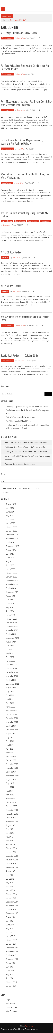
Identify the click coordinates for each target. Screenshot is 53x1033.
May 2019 (9, 837)
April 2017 (9, 932)
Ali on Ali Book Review (11, 286)
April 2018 (9, 886)
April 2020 (10, 794)
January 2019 (11, 852)
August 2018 (10, 871)
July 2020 (10, 783)
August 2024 (10, 596)
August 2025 (11, 550)
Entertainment (7, 38)
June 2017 (10, 924)
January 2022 (11, 714)
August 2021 (10, 733)
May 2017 (9, 928)
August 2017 (10, 917)
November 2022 (12, 676)
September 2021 (12, 729)
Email (2, 481)
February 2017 (11, 940)
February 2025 (11, 573)
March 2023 (10, 661)
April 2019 (9, 840)
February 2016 (11, 982)
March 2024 (10, 615)
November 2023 (12, 630)
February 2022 (11, 710)
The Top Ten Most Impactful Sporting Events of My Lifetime (24, 214)
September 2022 (12, 684)
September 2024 (12, 592)
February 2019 (11, 848)
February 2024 (11, 619)
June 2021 (10, 741)
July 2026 (10, 508)
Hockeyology (32, 221)
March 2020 (10, 798)
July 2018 (9, 875)
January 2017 (11, 944)
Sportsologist (21, 110)
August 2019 (10, 825)
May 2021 (9, 745)
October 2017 (11, 909)
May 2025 (9, 561)
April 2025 (10, 565)
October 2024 (11, 588)
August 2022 (11, 687)
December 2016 (12, 947)
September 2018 (12, 867)
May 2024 (9, 607)
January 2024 (11, 622)
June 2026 (10, 512)
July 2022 (10, 691)
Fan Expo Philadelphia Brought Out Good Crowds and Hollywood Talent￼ (25, 67)
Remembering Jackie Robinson (24, 464)
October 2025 (11, 542)
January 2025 (11, 577)
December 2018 (12, 856)
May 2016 (9, 974)
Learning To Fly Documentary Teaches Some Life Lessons (27, 406)
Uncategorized (7, 110)
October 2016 (11, 955)
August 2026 (11, 504)
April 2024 (10, 611)
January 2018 (11, 898)
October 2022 (11, 680)
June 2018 (10, 879)
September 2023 (12, 638)
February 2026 (11, 527)
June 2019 (10, 833)
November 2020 (12, 768)
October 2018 (11, 863)
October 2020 (11, 772)
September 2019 (12, 821)
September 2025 (12, 546)
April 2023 (10, 657)
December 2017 (12, 902)
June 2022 (10, 695)
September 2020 (12, 775)
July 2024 (9, 599)
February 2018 (11, 894)
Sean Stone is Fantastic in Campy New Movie (30, 442)
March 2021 (10, 752)
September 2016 (12, 959)
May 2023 (9, 653)
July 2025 (10, 554)
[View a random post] (47, 9)
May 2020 (10, 791)
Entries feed (10, 1003)
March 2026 (10, 523)
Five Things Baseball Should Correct (19, 421)
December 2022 (12, 672)
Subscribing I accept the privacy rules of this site (20, 488)
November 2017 (12, 905)
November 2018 (12, 859)
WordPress (14, 1029)
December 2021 (12, 718)
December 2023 (12, 626)
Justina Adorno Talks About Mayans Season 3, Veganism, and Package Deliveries (22, 141)
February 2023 (11, 664)
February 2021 (11, 756)
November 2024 (12, 584)
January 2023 (11, 668)
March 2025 (10, 569)
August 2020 (11, 779)
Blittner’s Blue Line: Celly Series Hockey (20, 417)
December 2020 (12, 764)
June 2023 (10, 649)
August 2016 (10, 963)
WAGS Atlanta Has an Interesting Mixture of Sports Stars (25, 318)
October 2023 (11, 634)
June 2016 (10, 970)
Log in (8, 999)
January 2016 (11, 986)
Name (3, 474)
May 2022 (9, 699)
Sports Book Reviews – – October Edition (20, 355)
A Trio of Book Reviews (11, 252)
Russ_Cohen (21, 38)
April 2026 (10, 519)
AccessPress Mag (31, 1029)
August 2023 (11, 642)
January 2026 (11, 531)
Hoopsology (45, 221)
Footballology (20, 221)
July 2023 (10, 645)
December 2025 (12, 534)
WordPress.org (11, 1011)
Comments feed (12, 1007)
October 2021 (11, 726)
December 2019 (12, 810)
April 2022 (10, 703)
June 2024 (10, 603)
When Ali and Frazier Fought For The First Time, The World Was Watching (25, 175)
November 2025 (12, 538)
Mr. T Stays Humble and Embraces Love (19, 33)
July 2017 (9, 921)
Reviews (5, 257)
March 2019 (10, 844)
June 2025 (10, 557)
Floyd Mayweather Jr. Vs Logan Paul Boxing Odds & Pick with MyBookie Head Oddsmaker (26, 103)
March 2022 (10, 707)
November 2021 (12, 722)
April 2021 (9, 749)
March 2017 (10, 936)
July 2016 (9, 967)
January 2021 (11, 760)
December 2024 (12, 580)
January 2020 (11, 806)
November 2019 (12, 814)
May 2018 (9, 882)
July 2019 (9, 829)
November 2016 (12, 951)
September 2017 (12, 913)
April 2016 (9, 978)
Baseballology (7, 221)
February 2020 (11, 802)
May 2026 (10, 515)
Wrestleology (7, 183)
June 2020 (10, 787)
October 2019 (11, 817)
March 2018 (10, 890)
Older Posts (5, 386)
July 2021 (9, 737)
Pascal (7, 464)
